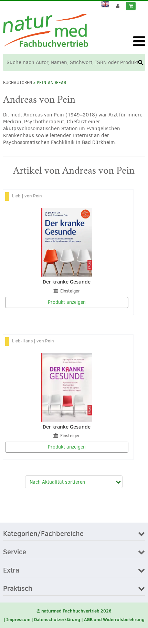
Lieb (16, 196)
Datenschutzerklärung (57, 619)
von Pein (33, 196)
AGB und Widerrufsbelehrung (114, 619)
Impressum (18, 619)
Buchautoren (17, 82)
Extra (11, 570)
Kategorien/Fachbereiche (43, 533)
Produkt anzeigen (67, 302)
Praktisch (17, 588)
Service (14, 552)
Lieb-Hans (22, 341)
